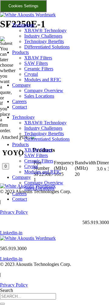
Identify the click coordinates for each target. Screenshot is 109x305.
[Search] (2, 304)
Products (20, 52)
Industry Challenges (43, 36)
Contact (19, 106)
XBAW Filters (38, 57)
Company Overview (43, 90)
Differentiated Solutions (47, 46)
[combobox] (28, 296)
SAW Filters (36, 63)
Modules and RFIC (42, 79)
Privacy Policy (14, 212)
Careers (19, 101)
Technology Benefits (44, 41)
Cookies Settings (23, 6)
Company (21, 85)
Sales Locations (39, 96)
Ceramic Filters (38, 68)
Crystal (31, 74)
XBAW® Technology (45, 30)
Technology (23, 25)
